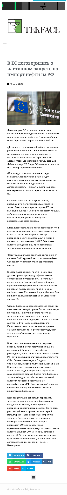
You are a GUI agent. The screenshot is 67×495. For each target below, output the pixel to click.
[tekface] (33, 26)
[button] (16, 455)
